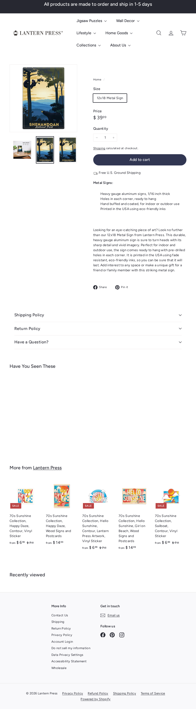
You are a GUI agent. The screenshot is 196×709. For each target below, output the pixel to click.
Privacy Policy (61, 635)
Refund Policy (98, 693)
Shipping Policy (29, 314)
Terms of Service (153, 693)
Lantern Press (47, 468)
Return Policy (27, 328)
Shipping (99, 148)
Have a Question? (31, 342)
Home (97, 79)
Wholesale (58, 668)
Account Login (62, 641)
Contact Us (59, 615)
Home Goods (117, 33)
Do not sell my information (70, 648)
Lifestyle (84, 33)
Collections (86, 45)
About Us (118, 45)
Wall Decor (126, 20)
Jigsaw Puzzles (89, 20)
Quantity (100, 128)
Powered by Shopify (95, 699)
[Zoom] (43, 98)
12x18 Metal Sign (110, 98)
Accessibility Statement (69, 661)
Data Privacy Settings (67, 655)
